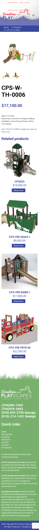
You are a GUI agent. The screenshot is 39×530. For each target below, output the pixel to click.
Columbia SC (7, 481)
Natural (33, 129)
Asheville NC (32, 468)
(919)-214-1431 (24, 2)
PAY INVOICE (7, 448)
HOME (4, 432)
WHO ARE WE (7, 434)
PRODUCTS (6, 440)
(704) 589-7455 (13, 2)
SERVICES (6, 437)
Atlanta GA (24, 492)
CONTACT (6, 445)
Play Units (6, 132)
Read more (18, 190)
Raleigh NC (21, 468)
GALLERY (5, 442)
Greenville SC (31, 476)
